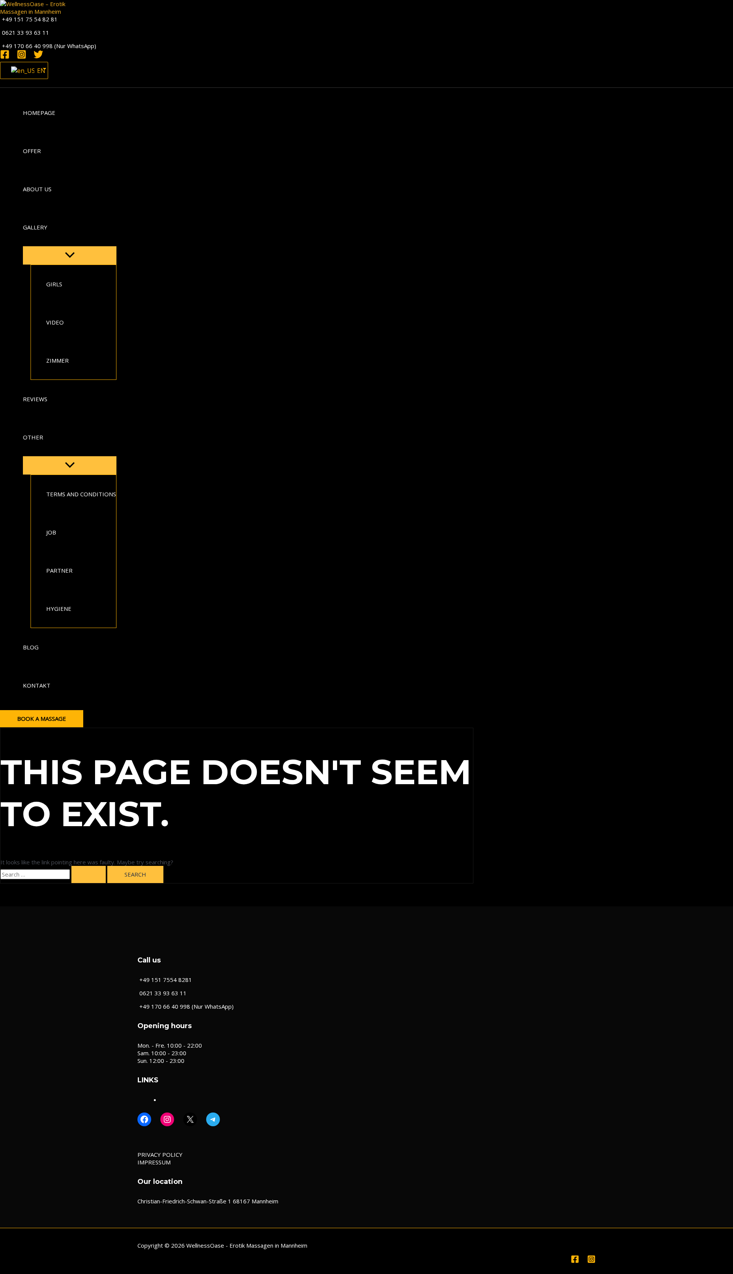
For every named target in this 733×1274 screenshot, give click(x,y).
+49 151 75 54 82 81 (30, 19)
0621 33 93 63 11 (25, 32)
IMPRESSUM (154, 1162)
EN (38, 70)
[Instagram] (21, 57)
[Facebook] (5, 57)
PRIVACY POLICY (159, 1154)
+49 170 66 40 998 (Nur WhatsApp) (49, 46)
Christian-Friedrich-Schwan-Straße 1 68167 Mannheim (207, 1201)
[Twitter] (38, 57)
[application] (52, 227)
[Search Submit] (88, 874)
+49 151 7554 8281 (165, 979)
